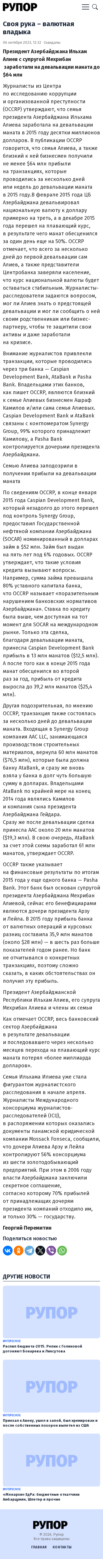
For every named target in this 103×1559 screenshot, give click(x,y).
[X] (40, 1250)
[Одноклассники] (18, 1250)
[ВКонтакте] (8, 1250)
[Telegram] (29, 1250)
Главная (39, 1547)
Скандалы (52, 42)
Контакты (62, 1547)
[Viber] (51, 1250)
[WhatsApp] (62, 1250)
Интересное (12, 1341)
